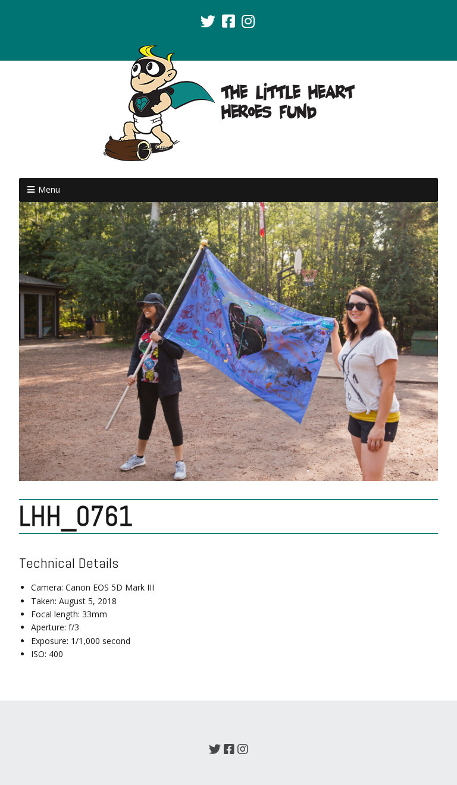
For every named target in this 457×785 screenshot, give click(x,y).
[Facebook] (228, 21)
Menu (49, 189)
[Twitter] (209, 21)
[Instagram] (248, 21)
